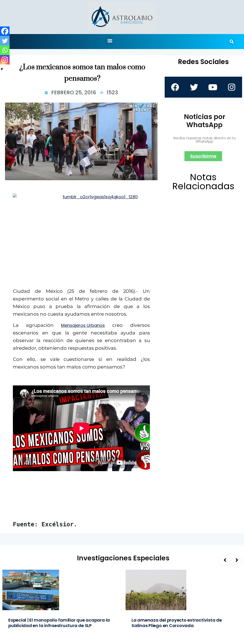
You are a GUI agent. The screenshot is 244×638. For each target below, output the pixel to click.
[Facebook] (5, 31)
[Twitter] (5, 40)
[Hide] (2, 69)
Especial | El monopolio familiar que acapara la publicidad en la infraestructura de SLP (59, 622)
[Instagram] (5, 60)
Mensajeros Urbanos (83, 325)
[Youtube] (212, 87)
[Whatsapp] (5, 50)
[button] (110, 40)
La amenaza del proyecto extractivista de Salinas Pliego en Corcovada (177, 622)
